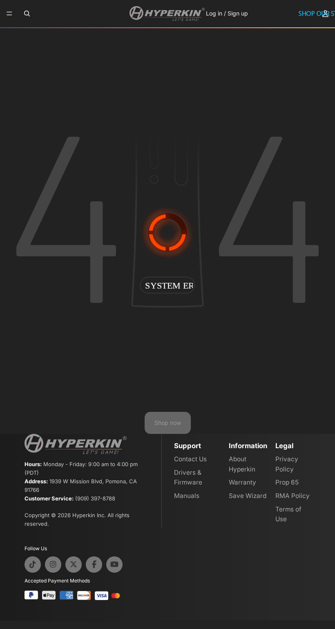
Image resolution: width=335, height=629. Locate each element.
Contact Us (190, 459)
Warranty (242, 482)
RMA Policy (292, 496)
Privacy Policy (286, 464)
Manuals (186, 496)
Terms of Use (288, 514)
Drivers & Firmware (188, 478)
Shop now (167, 422)
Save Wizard (247, 496)
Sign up (238, 13)
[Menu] (9, 13)
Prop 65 (287, 482)
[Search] (27, 13)
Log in (214, 13)
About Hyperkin (242, 464)
